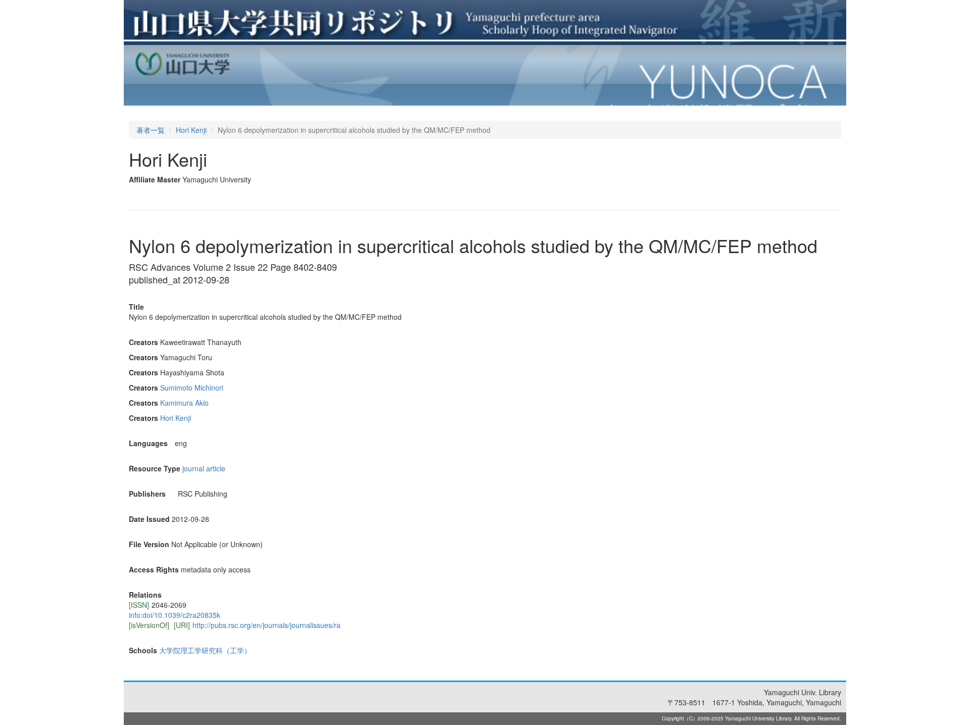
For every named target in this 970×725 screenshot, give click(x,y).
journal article (203, 468)
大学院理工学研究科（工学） (205, 650)
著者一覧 (150, 130)
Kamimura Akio (184, 403)
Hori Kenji (191, 130)
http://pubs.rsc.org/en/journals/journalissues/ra (266, 625)
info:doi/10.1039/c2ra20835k (174, 615)
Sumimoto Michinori (191, 387)
